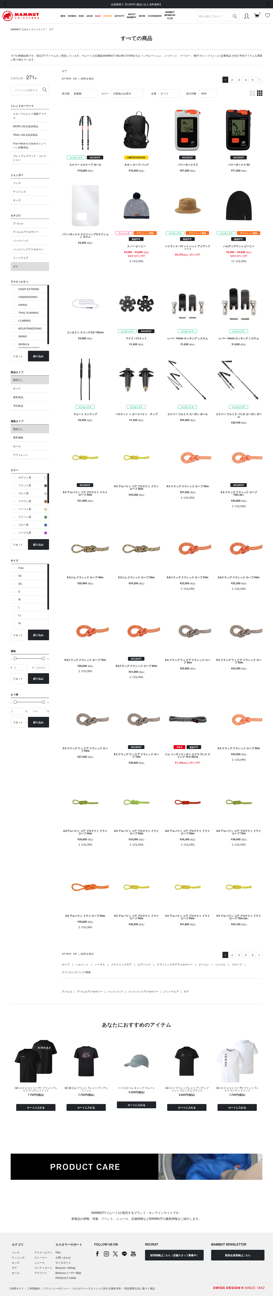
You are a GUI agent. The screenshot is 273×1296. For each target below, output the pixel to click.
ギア (51, 29)
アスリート (40, 1273)
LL (19, 615)
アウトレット (20, 455)
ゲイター (185, 55)
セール (17, 446)
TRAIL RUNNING (28, 312)
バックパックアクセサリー (28, 249)
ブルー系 (23, 524)
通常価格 (18, 437)
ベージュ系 (24, 509)
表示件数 (191, 93)
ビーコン (204, 964)
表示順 (66, 93)
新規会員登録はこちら (238, 1255)
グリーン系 (24, 516)
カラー (105, 93)
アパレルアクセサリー (26, 231)
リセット (18, 356)
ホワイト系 (24, 477)
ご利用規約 (33, 1288)
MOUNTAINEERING (30, 328)
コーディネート (43, 1267)
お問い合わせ (63, 1257)
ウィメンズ (19, 191)
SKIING (22, 336)
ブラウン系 (24, 501)
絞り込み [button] (38, 356)
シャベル (220, 964)
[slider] (15, 658)
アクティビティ (43, 1252)
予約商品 (18, 405)
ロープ (66, 964)
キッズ (17, 200)
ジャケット (170, 55)
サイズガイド (63, 1262)
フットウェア (20, 257)
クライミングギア (121, 964)
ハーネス (100, 964)
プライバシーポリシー (56, 1288)
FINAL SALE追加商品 (25, 134)
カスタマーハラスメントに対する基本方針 (96, 1288)
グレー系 (23, 493)
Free (21, 568)
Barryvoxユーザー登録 (68, 1273)
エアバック (144, 964)
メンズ (17, 183)
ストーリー (40, 1257)
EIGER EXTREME (28, 289)
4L (19, 623)
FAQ (57, 1252)
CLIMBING (24, 320)
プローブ (237, 964)
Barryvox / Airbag (65, 1267)
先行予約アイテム (244, 55)
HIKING (22, 304)
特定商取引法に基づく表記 (139, 1288)
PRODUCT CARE (65, 1278)
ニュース (39, 1262)
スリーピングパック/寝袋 (76, 972)
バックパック (20, 240)
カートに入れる (36, 1107)
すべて (17, 388)
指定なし (18, 379)
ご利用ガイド (16, 1288)
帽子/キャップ (202, 55)
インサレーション (151, 55)
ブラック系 (24, 485)
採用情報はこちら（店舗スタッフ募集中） (174, 1255)
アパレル (18, 223)
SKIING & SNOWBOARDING (29, 346)
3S (20, 575)
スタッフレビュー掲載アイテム (29, 115)
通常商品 (18, 397)
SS (20, 583)
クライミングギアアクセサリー (175, 964)
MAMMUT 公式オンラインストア (28, 29)
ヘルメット (82, 964)
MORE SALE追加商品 (25, 126)
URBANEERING (27, 297)
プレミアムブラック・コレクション (29, 157)
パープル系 (24, 532)
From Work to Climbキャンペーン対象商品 (29, 145)
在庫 (153, 93)
